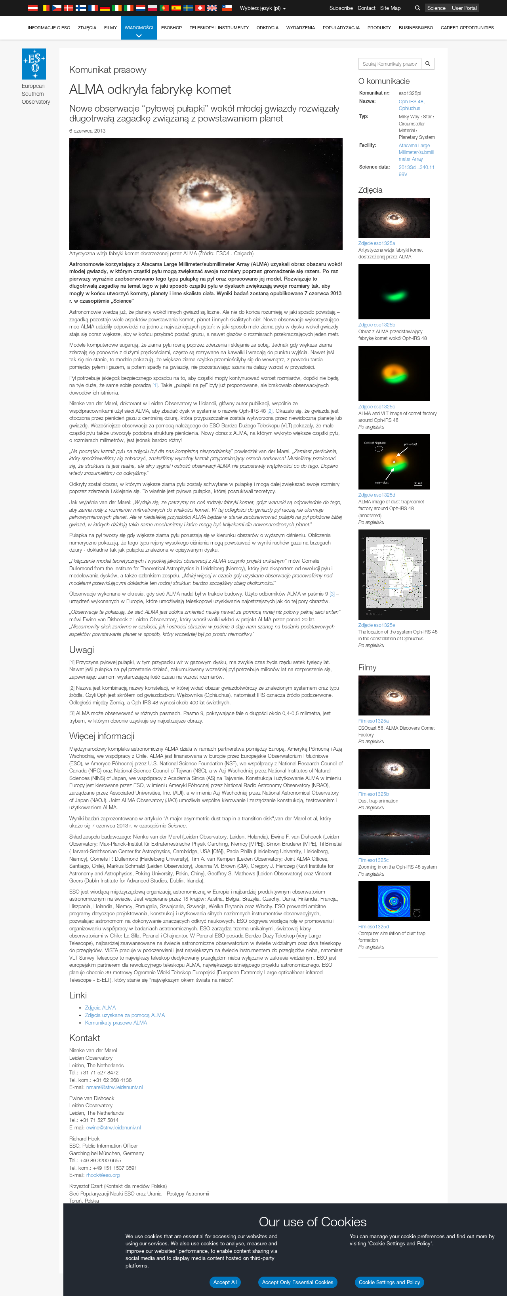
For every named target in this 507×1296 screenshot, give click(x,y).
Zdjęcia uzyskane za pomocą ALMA (125, 1015)
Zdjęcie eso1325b (376, 325)
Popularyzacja (341, 27)
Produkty (379, 27)
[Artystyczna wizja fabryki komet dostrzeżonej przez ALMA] (206, 194)
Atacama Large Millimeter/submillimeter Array (416, 152)
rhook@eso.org (103, 1175)
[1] (155, 385)
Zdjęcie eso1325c (376, 407)
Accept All (225, 1282)
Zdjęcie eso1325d (376, 495)
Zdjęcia (87, 27)
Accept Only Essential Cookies (298, 1282)
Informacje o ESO (49, 27)
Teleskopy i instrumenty (219, 27)
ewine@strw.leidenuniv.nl (113, 1127)
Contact (366, 8)
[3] (332, 593)
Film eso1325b (373, 794)
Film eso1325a (373, 721)
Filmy (110, 27)
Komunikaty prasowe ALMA (116, 1022)
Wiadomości (139, 27)
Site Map (390, 8)
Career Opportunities (467, 27)
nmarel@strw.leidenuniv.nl (114, 1087)
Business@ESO (416, 27)
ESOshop (171, 27)
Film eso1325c (373, 860)
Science (436, 8)
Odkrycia (267, 27)
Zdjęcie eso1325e (376, 625)
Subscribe (341, 8)
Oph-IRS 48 (411, 101)
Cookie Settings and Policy (389, 1282)
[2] (270, 411)
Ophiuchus (409, 108)
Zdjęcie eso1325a (376, 243)
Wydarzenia (300, 27)
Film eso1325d (373, 927)
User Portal (464, 8)
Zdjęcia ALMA (100, 1007)
